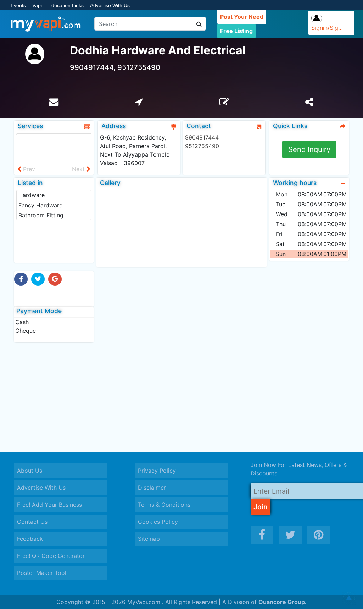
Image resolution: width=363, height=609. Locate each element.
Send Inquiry (309, 149)
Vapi (37, 5)
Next (79, 169)
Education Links (66, 5)
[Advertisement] (181, 397)
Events (18, 5)
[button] (349, 598)
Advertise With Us (110, 5)
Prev (28, 169)
